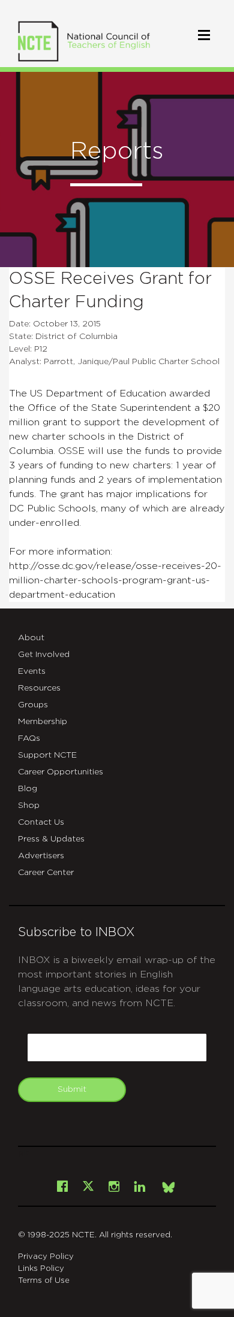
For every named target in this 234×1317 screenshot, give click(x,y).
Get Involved (44, 654)
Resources (39, 688)
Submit (72, 1089)
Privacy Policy (46, 1257)
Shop (29, 805)
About (31, 638)
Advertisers (41, 856)
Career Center (46, 872)
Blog (27, 789)
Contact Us (41, 822)
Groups (33, 705)
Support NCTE (47, 755)
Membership (42, 721)
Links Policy (41, 1269)
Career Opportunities (60, 772)
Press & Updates (51, 839)
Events (32, 671)
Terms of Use (44, 1281)
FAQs (29, 738)
